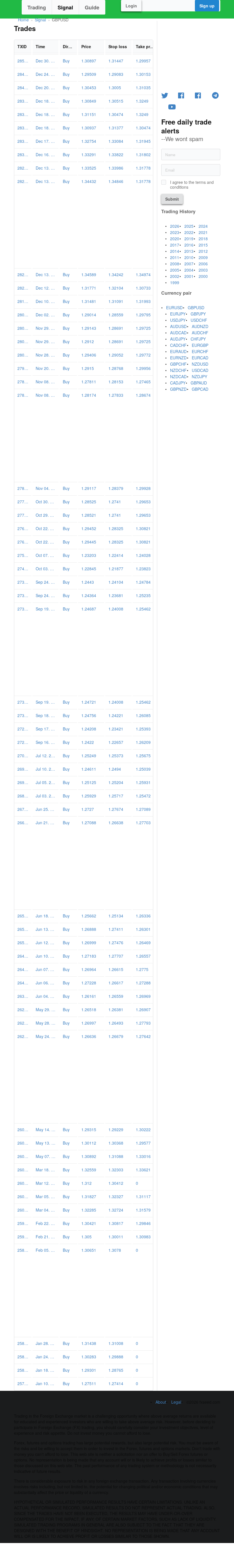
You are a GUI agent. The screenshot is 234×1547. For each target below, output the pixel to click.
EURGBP (200, 345)
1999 (174, 282)
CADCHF (178, 345)
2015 (203, 245)
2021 (203, 232)
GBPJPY (198, 314)
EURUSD (174, 307)
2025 (188, 226)
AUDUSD (178, 326)
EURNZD (178, 358)
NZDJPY (199, 376)
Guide (92, 7)
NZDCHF (178, 370)
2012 (203, 251)
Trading (36, 7)
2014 (174, 251)
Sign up (207, 6)
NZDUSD (200, 364)
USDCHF (199, 320)
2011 (174, 257)
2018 (203, 238)
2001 (188, 276)
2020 (174, 238)
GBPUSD (196, 307)
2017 (174, 245)
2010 (188, 257)
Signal (65, 7)
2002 (174, 276)
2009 (203, 257)
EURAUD (178, 351)
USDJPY (177, 320)
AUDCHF (200, 332)
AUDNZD (200, 326)
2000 (203, 276)
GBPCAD (200, 389)
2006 (203, 263)
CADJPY (177, 383)
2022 (188, 232)
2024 (203, 226)
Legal (176, 1402)
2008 (174, 263)
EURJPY (177, 314)
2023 (174, 232)
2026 (174, 226)
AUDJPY (177, 339)
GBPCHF (178, 364)
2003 (203, 270)
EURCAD (200, 358)
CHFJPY (198, 339)
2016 (188, 245)
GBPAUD (199, 383)
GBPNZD (178, 389)
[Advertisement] (83, 228)
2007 (188, 263)
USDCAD (200, 370)
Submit (172, 199)
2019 (188, 238)
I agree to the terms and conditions (192, 185)
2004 (188, 270)
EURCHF (200, 351)
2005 (174, 270)
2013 (188, 251)
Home (23, 20)
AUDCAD (178, 332)
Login (131, 6)
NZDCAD (178, 376)
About (161, 1402)
